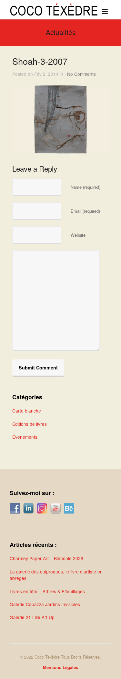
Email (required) (85, 211)
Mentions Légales (60, 667)
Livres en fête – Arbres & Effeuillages (47, 591)
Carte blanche (26, 410)
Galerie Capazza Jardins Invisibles (45, 604)
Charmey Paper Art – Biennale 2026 (46, 558)
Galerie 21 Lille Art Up (32, 617)
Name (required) (85, 187)
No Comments (81, 74)
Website (78, 235)
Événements (24, 437)
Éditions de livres (29, 424)
